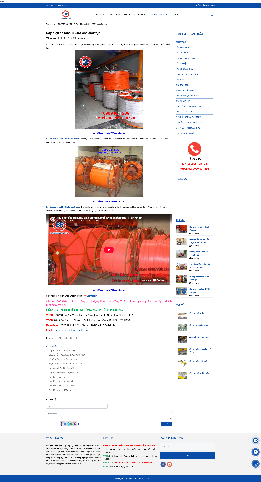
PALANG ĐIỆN (182, 53)
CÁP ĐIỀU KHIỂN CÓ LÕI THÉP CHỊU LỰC (193, 106)
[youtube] (169, 464)
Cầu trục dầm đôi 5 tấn (198, 361)
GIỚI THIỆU (114, 15)
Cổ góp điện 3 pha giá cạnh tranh (63, 359)
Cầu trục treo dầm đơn (198, 325)
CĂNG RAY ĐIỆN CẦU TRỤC (187, 96)
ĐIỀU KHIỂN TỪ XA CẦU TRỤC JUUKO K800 (67, 355)
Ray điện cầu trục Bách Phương (62, 350)
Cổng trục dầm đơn (197, 313)
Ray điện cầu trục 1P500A (60, 390)
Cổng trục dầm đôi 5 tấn (199, 373)
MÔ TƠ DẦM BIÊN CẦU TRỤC (188, 128)
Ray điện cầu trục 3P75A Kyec (61, 386)
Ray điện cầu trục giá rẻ (59, 377)
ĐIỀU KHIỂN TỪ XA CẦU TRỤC (188, 117)
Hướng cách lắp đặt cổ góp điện (62, 368)
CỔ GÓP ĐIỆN (181, 63)
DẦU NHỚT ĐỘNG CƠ (185, 133)
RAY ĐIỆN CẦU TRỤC (184, 69)
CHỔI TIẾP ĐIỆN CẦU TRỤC (187, 74)
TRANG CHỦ (98, 15)
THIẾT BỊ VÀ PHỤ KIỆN (185, 58)
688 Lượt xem (79, 38)
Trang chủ (50, 24)
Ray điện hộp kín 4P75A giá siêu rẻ (63, 373)
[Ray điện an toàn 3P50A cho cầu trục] (66, 14)
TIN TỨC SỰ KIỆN (159, 15)
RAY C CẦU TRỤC (183, 101)
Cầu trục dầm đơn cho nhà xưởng (200, 350)
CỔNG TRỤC (181, 42)
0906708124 (61, 5)
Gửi (166, 424)
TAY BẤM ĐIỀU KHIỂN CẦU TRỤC (189, 122)
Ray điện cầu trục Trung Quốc (61, 381)
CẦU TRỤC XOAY (183, 47)
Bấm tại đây (92, 296)
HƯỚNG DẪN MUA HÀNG (205, 5)
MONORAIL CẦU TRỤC (185, 90)
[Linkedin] (65, 338)
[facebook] (163, 464)
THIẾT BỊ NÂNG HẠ (134, 15)
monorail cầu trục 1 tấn (199, 337)
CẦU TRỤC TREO (183, 85)
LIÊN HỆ (176, 15)
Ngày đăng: (53, 38)
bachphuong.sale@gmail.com (70, 330)
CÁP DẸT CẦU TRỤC (184, 112)
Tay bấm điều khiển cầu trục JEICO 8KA (65, 364)
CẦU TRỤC (180, 80)
